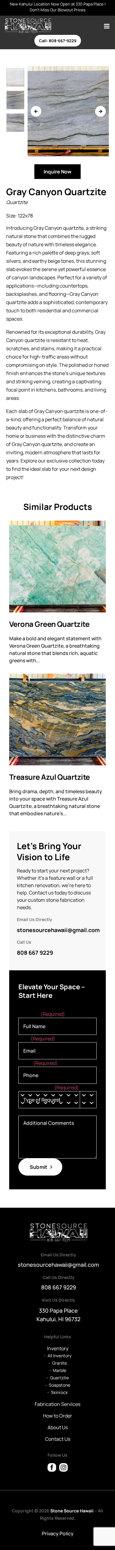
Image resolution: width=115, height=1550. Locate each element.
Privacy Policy (58, 1533)
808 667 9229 (35, 952)
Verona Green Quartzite (49, 624)
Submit (38, 1167)
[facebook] (52, 1467)
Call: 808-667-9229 (57, 40)
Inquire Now (57, 171)
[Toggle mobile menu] (107, 26)
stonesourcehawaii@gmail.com (58, 930)
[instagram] (63, 1467)
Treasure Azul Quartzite (49, 777)
